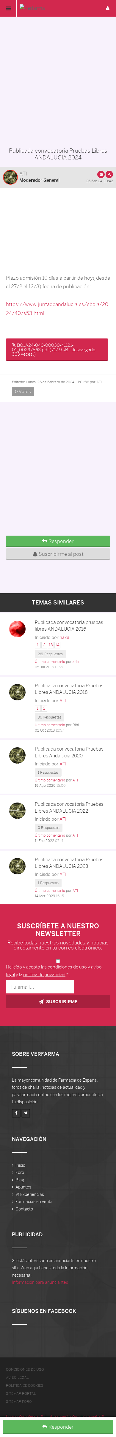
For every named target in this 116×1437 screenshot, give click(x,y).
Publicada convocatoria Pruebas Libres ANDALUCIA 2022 (69, 807)
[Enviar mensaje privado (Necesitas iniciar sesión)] (101, 174)
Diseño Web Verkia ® (24, 1416)
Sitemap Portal (21, 1393)
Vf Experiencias (29, 1194)
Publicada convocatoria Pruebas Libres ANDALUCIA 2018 (69, 689)
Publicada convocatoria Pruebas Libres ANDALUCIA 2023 (69, 863)
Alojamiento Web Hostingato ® (77, 1416)
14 (57, 645)
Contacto (24, 1209)
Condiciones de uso (25, 1369)
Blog (19, 1180)
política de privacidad (44, 974)
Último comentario (50, 662)
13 (51, 645)
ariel (76, 662)
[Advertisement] (58, 80)
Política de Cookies (24, 1385)
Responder (60, 1427)
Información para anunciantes (40, 1282)
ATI (23, 174)
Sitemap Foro (19, 1401)
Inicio (20, 1165)
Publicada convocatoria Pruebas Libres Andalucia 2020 (69, 752)
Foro (19, 1172)
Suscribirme (61, 1001)
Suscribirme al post (60, 554)
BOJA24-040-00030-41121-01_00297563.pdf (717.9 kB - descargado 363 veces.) (53, 350)
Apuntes (23, 1187)
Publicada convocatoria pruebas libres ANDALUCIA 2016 (69, 626)
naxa (64, 637)
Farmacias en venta (34, 1201)
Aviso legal (17, 1377)
